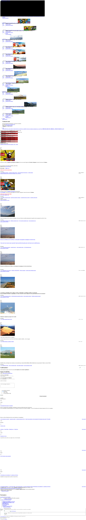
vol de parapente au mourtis (4, 419)
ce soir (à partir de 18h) (7, 393)
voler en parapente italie (12, 365)
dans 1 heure (6, 392)
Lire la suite (84, 419)
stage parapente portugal (27, 296)
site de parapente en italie (28, 365)
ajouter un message (3, 380)
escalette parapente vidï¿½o (20, 419)
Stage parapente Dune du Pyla (7, 319)
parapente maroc (13, 247)
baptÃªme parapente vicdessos (15, 197)
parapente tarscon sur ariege (25, 197)
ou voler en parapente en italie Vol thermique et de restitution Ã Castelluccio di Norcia (36, 486)
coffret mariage (30, 172)
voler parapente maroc (20, 247)
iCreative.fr (5, 519)
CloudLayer (16, 429)
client (5, 503)
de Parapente (8, 501)
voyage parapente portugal (6, 296)
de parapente (81, 173)
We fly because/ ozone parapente (5, 456)
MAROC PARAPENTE (15, 270)
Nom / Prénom (2, 376)
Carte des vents (2, 425)
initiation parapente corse (14, 220)
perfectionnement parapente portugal (17, 296)
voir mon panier (8, 24)
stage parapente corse (32, 220)
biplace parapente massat (6, 197)
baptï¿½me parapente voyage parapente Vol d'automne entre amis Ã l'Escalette (37, 419)
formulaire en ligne (9, 125)
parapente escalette (13, 419)
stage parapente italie (19, 486)
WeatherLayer (11, 429)
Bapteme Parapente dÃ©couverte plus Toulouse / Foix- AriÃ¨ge (10, 173)
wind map (2, 429)
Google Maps (6, 429)
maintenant (5, 391)
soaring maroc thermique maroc (31, 270)
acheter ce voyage (81, 319)
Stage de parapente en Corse (4, 200)
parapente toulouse (5, 172)
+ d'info (1, 172)
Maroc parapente (22, 270)
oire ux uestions (5, 504)
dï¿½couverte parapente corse (23, 220)
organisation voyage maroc (6, 270)
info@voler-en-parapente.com (10, 124)
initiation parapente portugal (36, 296)
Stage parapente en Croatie (4, 297)
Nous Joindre (4, 505)
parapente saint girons (33, 197)
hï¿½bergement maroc (27, 247)
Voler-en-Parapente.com (3, 516)
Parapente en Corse (3, 436)
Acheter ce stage (82, 270)
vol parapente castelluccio (4, 486)
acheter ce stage (80, 341)
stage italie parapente (20, 365)
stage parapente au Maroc (4, 221)
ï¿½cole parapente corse (6, 220)
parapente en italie (5, 365)
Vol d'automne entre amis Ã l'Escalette (6, 405)
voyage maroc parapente (6, 247)
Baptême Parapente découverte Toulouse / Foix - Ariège (9, 144)
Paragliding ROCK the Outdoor (5, 497)
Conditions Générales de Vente (7, 506)
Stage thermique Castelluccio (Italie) (8, 341)
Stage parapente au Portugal (4, 271)
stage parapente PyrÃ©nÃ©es (23, 172)
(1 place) (82, 247)
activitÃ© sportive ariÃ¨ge (13, 172)
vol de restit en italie (12, 486)
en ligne (8, 502)
